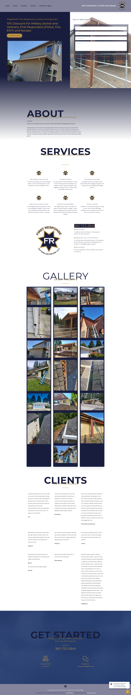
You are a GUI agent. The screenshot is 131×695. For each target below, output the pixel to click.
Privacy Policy (69, 693)
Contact (33, 6)
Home (7, 6)
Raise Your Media (91, 693)
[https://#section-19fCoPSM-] (45, 658)
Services (24, 6)
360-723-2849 (84, 226)
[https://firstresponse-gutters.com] (122, 6)
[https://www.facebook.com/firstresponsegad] (65, 686)
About (15, 6)
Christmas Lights (45, 6)
